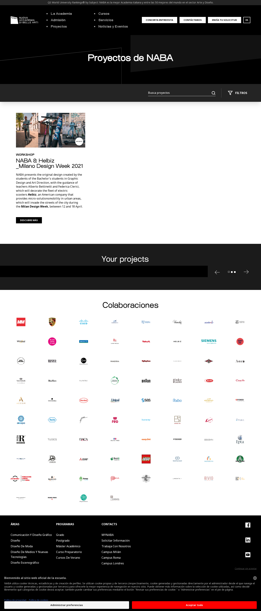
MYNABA (108, 535)
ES (247, 20)
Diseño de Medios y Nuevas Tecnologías (29, 554)
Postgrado (63, 540)
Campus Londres (113, 563)
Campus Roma (111, 558)
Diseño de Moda (22, 546)
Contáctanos (193, 20)
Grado (60, 535)
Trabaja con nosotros (116, 546)
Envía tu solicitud (224, 20)
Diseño (15, 540)
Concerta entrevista (159, 20)
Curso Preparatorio (69, 552)
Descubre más (29, 220)
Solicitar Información (116, 540)
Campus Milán (111, 552)
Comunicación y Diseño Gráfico (31, 535)
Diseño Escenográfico (25, 563)
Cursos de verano (68, 558)
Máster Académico (68, 546)
